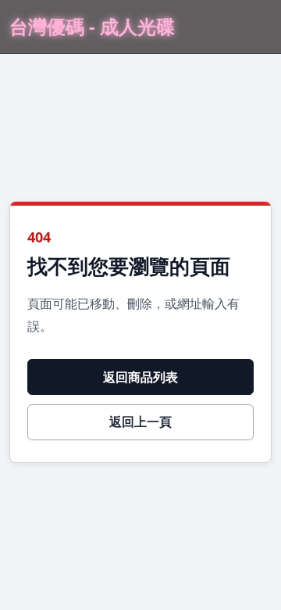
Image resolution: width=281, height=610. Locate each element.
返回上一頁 (140, 422)
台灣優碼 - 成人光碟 (92, 27)
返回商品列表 (140, 377)
